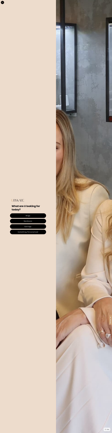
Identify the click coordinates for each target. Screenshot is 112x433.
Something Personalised (28, 232)
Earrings (28, 226)
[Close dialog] (2, 2)
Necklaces (28, 221)
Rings (28, 216)
